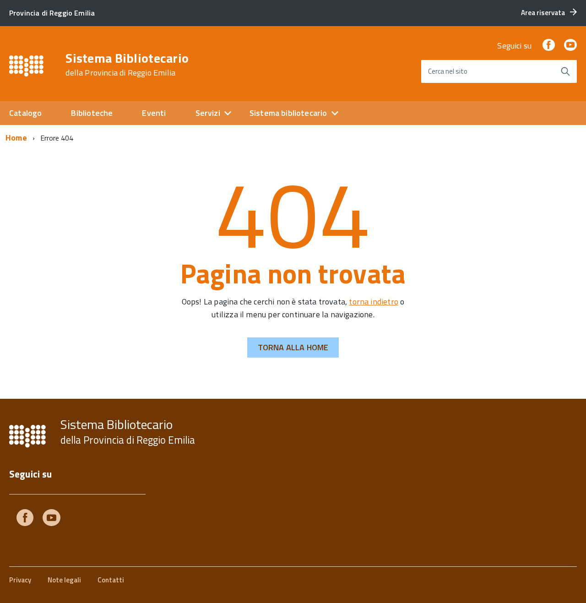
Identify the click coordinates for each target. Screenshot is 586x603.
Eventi (154, 113)
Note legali (64, 580)
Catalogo (25, 113)
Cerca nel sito (447, 71)
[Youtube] (51, 519)
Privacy (20, 580)
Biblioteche (92, 113)
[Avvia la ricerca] (565, 71)
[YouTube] (570, 45)
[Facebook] (548, 45)
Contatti (111, 580)
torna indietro (373, 301)
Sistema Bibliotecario (127, 64)
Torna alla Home (293, 347)
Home (16, 137)
